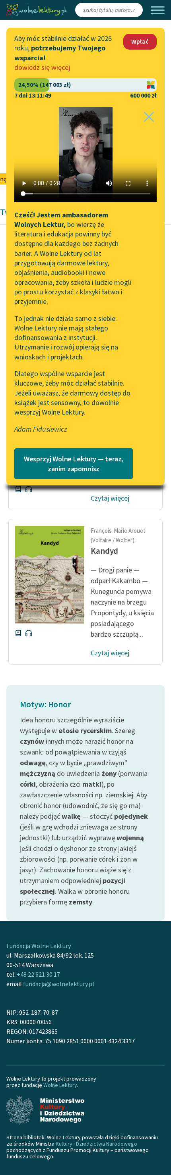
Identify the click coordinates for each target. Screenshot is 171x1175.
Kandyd (104, 550)
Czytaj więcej (110, 498)
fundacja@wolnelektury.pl (58, 984)
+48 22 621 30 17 (38, 974)
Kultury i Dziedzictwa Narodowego (96, 1143)
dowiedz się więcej (42, 67)
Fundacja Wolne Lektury (38, 946)
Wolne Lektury (60, 1085)
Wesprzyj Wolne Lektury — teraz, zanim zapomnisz (73, 463)
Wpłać (140, 41)
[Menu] (158, 10)
